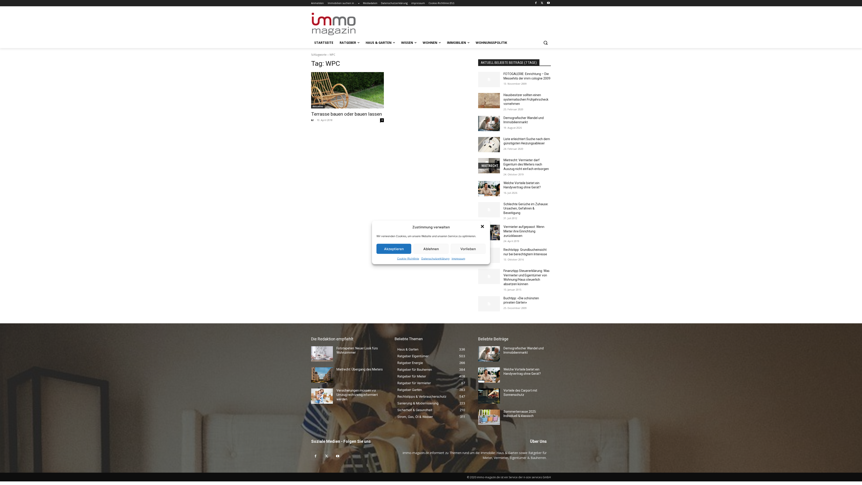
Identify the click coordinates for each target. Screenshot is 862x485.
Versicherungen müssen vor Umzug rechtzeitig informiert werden (357, 395)
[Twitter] (542, 3)
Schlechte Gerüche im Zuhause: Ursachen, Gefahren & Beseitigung (526, 208)
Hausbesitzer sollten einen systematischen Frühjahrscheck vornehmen (526, 99)
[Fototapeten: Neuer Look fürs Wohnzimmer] (322, 354)
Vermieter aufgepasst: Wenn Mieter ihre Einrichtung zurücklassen (524, 231)
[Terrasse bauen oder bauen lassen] (347, 90)
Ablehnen (431, 249)
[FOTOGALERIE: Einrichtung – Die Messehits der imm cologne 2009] (489, 79)
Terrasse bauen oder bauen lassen (346, 114)
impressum (458, 258)
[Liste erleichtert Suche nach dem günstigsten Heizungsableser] (489, 144)
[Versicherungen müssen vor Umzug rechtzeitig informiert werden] (322, 396)
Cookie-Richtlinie (408, 258)
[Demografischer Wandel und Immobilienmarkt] (489, 123)
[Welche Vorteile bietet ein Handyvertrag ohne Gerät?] (489, 188)
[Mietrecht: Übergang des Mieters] (322, 375)
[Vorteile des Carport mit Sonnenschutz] (489, 396)
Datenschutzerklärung (435, 258)
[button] (483, 227)
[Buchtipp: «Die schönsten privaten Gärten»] (489, 303)
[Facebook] (536, 3)
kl (312, 120)
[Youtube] (548, 3)
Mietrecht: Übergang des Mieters (359, 369)
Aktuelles (317, 106)
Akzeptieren (394, 249)
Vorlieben (468, 249)
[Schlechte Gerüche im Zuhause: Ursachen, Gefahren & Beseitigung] (489, 209)
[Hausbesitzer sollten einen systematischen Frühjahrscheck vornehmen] (489, 100)
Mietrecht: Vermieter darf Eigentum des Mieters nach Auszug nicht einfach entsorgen (526, 164)
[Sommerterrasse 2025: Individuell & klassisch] (489, 417)
